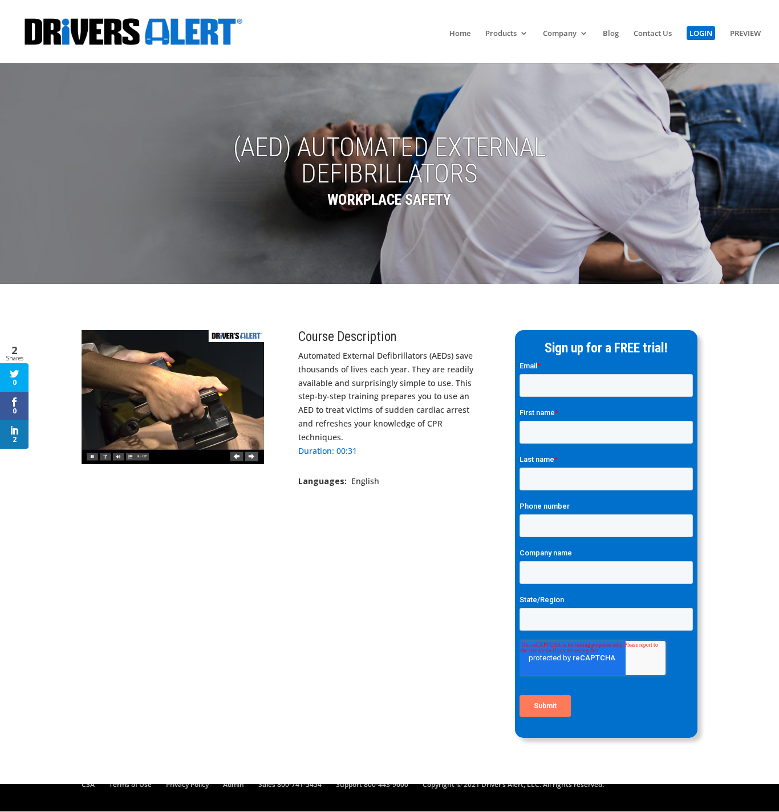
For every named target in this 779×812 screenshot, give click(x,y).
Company (560, 33)
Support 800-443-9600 (372, 784)
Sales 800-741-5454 (290, 784)
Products (501, 33)
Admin (233, 784)
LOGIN (700, 33)
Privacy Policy (187, 784)
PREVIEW (745, 33)
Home (459, 33)
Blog (611, 33)
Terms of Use (130, 784)
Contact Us (653, 33)
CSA (88, 784)
